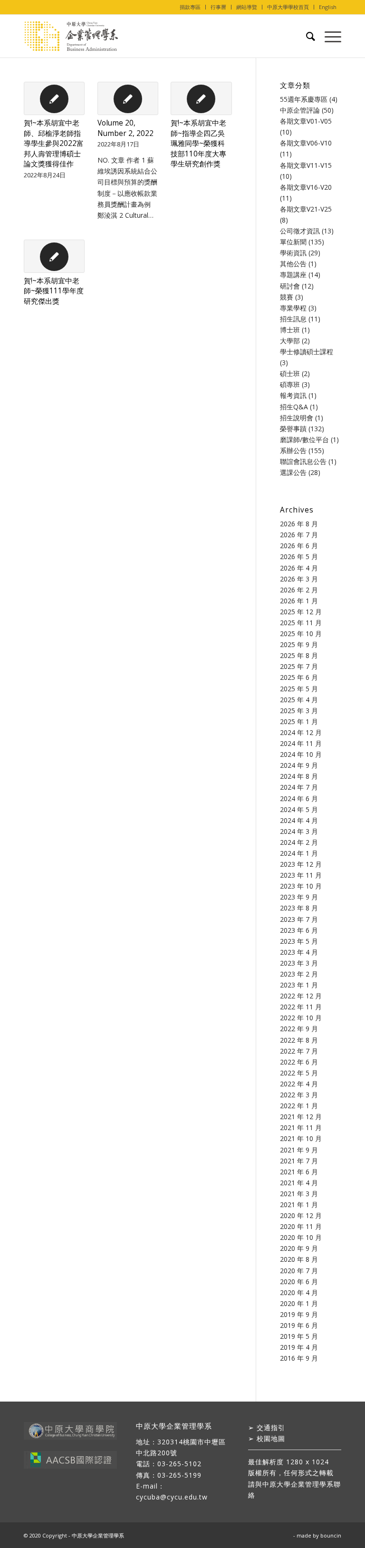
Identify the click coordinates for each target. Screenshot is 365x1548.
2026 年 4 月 (299, 567)
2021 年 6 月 (299, 1171)
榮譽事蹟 (293, 428)
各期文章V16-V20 (306, 187)
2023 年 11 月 (301, 875)
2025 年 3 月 (299, 710)
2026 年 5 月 (299, 556)
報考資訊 (293, 395)
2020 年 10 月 (301, 1237)
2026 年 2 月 (299, 589)
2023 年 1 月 (299, 984)
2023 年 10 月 (301, 885)
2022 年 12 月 (301, 995)
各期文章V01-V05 (306, 121)
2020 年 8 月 (299, 1259)
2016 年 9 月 (299, 1358)
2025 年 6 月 (299, 677)
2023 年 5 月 (299, 941)
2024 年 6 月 (299, 798)
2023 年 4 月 (299, 952)
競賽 (286, 296)
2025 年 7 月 (299, 666)
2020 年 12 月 (301, 1215)
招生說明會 (296, 417)
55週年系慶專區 (303, 99)
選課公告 (293, 472)
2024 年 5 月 (299, 809)
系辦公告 (293, 450)
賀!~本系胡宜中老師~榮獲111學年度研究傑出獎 (54, 291)
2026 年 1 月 (299, 600)
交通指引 (271, 1427)
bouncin (330, 1535)
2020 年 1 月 (299, 1303)
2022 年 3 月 (299, 1094)
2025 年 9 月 (299, 644)
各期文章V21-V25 (306, 208)
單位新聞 (293, 241)
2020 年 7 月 (299, 1270)
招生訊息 (293, 318)
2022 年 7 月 (299, 1050)
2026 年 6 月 (299, 545)
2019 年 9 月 (299, 1314)
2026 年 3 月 (299, 578)
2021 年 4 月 (299, 1182)
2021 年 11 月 (301, 1127)
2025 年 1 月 (299, 721)
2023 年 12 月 (301, 864)
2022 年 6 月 (299, 1061)
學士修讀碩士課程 (306, 351)
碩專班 (290, 384)
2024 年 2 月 (299, 842)
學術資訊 (293, 252)
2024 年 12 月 (301, 732)
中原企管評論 (300, 110)
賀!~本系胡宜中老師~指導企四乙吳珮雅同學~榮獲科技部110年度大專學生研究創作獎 (198, 143)
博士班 (290, 329)
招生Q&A (294, 406)
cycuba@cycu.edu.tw (172, 1496)
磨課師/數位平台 (304, 439)
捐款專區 (190, 6)
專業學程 (293, 307)
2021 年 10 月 (301, 1138)
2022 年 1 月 (299, 1105)
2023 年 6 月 (299, 930)
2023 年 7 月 (299, 919)
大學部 (290, 340)
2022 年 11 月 (301, 1006)
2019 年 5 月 (299, 1336)
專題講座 (293, 274)
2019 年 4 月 (299, 1347)
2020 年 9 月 (299, 1248)
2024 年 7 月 (299, 787)
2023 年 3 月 (299, 963)
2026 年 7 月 (299, 534)
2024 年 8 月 (299, 776)
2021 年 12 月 (301, 1116)
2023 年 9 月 (299, 896)
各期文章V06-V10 (306, 142)
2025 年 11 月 (301, 622)
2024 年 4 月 (299, 820)
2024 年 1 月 (299, 853)
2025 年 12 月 (301, 611)
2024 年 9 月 (299, 765)
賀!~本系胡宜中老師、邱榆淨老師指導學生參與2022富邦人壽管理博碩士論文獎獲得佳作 (54, 143)
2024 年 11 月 (301, 743)
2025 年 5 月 (299, 688)
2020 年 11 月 (301, 1226)
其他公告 (293, 263)
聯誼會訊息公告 (303, 461)
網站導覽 (246, 6)
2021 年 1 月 (299, 1204)
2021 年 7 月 (299, 1160)
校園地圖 (271, 1438)
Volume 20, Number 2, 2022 (125, 128)
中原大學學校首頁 (288, 6)
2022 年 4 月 (299, 1083)
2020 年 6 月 (299, 1281)
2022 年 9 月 (299, 1028)
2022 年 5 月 (299, 1072)
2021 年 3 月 (299, 1193)
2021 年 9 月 (299, 1149)
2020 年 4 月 (299, 1292)
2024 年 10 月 (301, 754)
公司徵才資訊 (300, 230)
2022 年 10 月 (301, 1017)
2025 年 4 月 (299, 699)
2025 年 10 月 (301, 633)
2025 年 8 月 (299, 655)
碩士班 (290, 373)
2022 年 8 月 (299, 1040)
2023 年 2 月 (299, 973)
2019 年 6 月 (299, 1325)
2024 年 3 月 (299, 831)
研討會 (290, 285)
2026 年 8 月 (299, 523)
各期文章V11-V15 (306, 165)
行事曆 (218, 6)
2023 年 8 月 (299, 907)
